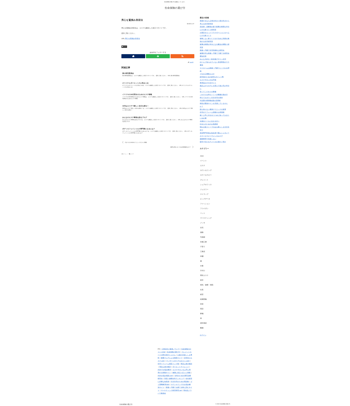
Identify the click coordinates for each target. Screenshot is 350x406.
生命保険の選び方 (173, 352)
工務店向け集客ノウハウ (171, 349)
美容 (201, 304)
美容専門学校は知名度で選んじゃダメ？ (214, 133)
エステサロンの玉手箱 (208, 80)
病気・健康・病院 (206, 285)
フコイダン (204, 208)
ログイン (203, 335)
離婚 (201, 328)
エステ (125, 46)
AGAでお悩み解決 (164, 370)
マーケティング (206, 218)
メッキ (202, 223)
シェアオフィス (206, 184)
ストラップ (204, 194)
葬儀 (201, 313)
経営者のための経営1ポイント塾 (212, 77)
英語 (201, 309)
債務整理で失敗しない (208, 139)
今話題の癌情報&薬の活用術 (210, 100)
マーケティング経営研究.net (171, 390)
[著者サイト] (133, 56)
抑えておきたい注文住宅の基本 (211, 98)
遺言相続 (203, 323)
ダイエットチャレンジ (180, 367)
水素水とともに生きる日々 (209, 121)
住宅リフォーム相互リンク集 (168, 364)
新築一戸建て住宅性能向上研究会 (212, 50)
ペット (202, 213)
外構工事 (203, 242)
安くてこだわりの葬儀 (208, 92)
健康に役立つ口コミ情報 (181, 373)
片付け (202, 270)
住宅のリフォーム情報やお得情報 (212, 112)
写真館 (202, 237)
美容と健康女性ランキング (174, 378)
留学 (201, 280)
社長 (201, 290)
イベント (203, 161)
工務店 (202, 251)
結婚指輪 (203, 299)
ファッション (205, 204)
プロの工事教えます (207, 74)
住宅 (201, 228)
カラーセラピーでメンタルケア (211, 136)
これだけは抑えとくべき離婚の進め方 (214, 95)
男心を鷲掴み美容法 (132, 38)
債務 (201, 232)
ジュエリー (204, 189)
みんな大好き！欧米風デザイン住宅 (213, 59)
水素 (201, 266)
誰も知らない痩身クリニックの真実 (213, 109)
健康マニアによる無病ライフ (171, 358)
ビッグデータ (205, 199)
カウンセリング (206, 170)
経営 (201, 294)
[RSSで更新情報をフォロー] (182, 56)
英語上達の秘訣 (186, 364)
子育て (202, 247)
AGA (202, 156)
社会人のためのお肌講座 (209, 124)
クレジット (204, 180)
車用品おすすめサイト (208, 83)
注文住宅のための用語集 (180, 381)
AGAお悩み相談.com (165, 376)
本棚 (201, 256)
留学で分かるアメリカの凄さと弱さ (213, 142)
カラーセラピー (206, 175)
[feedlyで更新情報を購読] (158, 56)
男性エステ (204, 275)
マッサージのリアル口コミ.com (177, 361)
